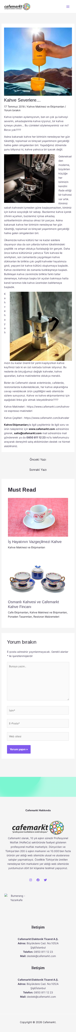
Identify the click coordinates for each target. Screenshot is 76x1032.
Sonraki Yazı (38, 469)
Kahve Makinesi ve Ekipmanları (45, 106)
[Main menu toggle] (68, 6)
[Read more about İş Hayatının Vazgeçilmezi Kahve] (38, 517)
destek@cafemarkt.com (41, 956)
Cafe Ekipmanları (18, 612)
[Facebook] (38, 879)
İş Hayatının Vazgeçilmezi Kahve (35, 542)
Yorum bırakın (12, 110)
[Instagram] (30, 879)
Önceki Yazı (38, 459)
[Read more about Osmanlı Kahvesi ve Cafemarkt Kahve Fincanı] (38, 576)
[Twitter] (45, 879)
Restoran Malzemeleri (46, 616)
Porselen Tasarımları (20, 616)
